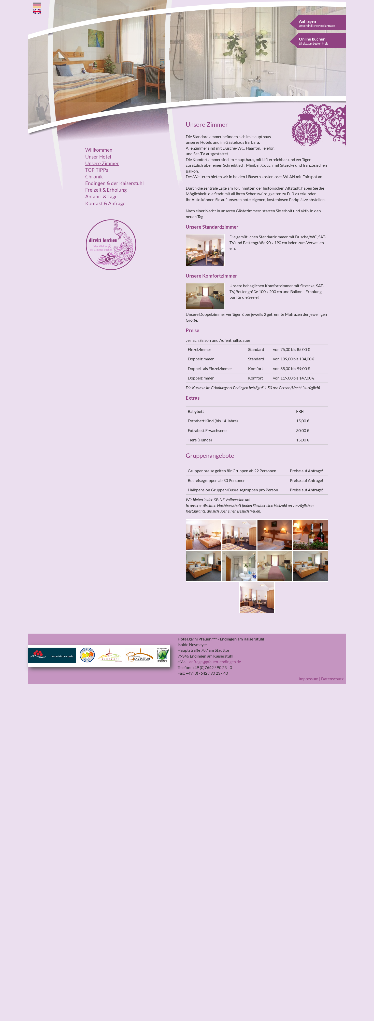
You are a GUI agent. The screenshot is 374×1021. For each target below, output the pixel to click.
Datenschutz (332, 678)
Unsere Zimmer (102, 163)
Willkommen (98, 150)
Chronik (94, 176)
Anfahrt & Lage (101, 196)
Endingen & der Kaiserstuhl (114, 183)
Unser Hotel (98, 157)
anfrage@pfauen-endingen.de (215, 661)
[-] (203, 534)
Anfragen (317, 23)
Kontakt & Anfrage (105, 203)
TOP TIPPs (96, 170)
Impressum (308, 678)
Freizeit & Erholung (106, 190)
